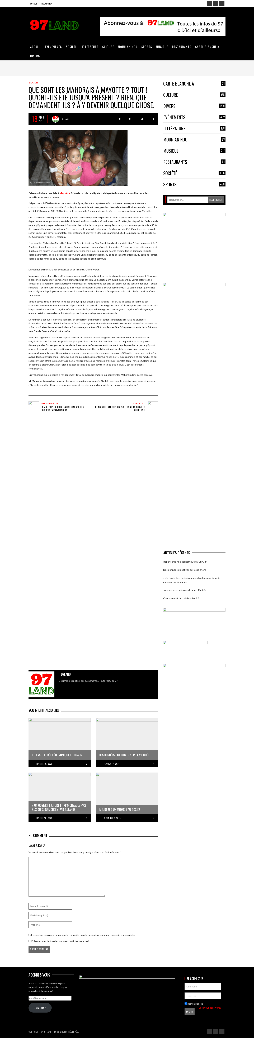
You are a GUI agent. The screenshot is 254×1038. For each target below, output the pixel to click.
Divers (194, 106)
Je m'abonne (40, 1008)
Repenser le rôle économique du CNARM (185, 561)
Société (34, 83)
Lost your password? (210, 1007)
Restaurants (194, 161)
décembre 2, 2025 (112, 818)
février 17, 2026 (112, 763)
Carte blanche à (194, 83)
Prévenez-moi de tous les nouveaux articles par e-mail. (60, 941)
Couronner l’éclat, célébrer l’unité (181, 598)
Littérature (194, 128)
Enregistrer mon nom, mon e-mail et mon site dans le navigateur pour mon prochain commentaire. (83, 934)
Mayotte (65, 193)
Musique (194, 150)
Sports (194, 184)
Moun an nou (194, 139)
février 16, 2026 (44, 818)
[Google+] (215, 3)
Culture (194, 94)
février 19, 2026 (44, 763)
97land (65, 119)
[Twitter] (221, 3)
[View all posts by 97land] (55, 119)
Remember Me (195, 1003)
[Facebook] (209, 3)
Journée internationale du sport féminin (184, 590)
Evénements (194, 117)
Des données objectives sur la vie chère (184, 569)
